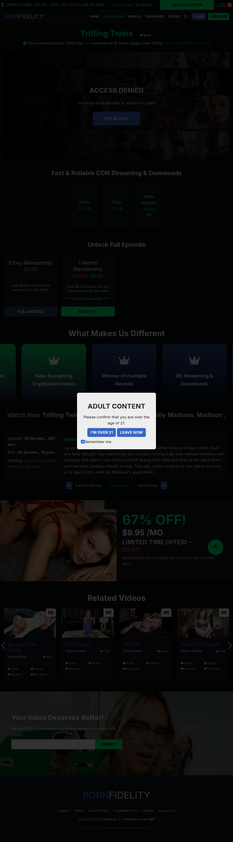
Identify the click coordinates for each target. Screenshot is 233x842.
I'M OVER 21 (101, 432)
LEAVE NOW (131, 432)
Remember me (98, 441)
